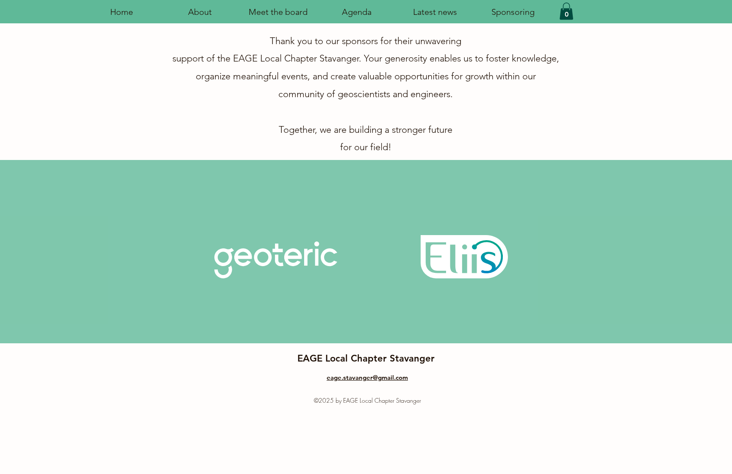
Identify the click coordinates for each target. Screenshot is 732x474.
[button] (356, 12)
